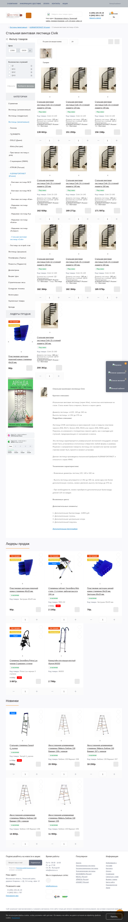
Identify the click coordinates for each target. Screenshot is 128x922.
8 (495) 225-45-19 (96, 13)
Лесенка (13, 128)
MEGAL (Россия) (82, 877)
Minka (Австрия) (16, 146)
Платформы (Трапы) (17, 258)
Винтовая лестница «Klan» (21, 199)
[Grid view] (117, 41)
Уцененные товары (16, 301)
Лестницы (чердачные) (18, 116)
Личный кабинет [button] (115, 4)
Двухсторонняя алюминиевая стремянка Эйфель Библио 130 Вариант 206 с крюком (23, 818)
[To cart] (29, 368)
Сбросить (11, 86)
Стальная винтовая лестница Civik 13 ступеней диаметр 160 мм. (106, 183)
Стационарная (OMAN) (19, 161)
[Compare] (30, 332)
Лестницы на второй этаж (20, 245)
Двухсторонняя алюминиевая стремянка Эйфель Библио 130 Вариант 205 (61, 818)
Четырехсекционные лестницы (87, 868)
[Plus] (58, 140)
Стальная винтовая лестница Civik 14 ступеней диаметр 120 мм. (78, 105)
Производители (111, 885)
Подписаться (35, 863)
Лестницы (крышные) (17, 252)
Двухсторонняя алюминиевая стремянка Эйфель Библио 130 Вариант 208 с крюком (61, 748)
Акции (65, 4)
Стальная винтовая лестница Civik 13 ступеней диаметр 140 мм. (106, 105)
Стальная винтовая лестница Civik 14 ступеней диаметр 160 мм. (106, 262)
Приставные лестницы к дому (19, 154)
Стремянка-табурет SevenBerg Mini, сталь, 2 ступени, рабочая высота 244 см (63, 591)
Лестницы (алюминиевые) (19, 110)
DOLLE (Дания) (16, 140)
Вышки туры (13, 276)
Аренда (11, 307)
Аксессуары (13, 295)
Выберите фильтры (26, 86)
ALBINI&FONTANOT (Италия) (40, 27)
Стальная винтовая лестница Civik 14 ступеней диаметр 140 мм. (78, 183)
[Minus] (40, 140)
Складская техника (16, 289)
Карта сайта (110, 882)
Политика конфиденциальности (26, 868)
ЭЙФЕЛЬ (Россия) (82, 879)
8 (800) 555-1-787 (96, 15)
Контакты (56, 4)
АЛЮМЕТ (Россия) (82, 882)
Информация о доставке (30, 4)
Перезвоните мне (12, 896)
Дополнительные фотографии (65, 529)
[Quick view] (30, 322)
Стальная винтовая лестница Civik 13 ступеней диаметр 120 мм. (49, 105)
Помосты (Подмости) (17, 264)
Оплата (46, 4)
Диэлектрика (13, 270)
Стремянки (13, 104)
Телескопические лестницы (85, 871)
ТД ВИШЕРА (15, 134)
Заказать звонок (95, 18)
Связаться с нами (112, 877)
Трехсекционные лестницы (85, 866)
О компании (12, 4)
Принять (114, 917)
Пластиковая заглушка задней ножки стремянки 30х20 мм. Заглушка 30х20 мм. (100, 591)
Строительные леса (16, 282)
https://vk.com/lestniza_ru (48, 880)
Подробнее (16, 918)
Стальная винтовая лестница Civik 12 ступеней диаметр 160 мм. (49, 262)
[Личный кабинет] (117, 388)
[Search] (48, 14)
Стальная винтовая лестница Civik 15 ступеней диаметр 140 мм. (78, 262)
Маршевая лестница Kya (21, 214)
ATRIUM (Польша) (17, 167)
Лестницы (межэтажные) (18, 27)
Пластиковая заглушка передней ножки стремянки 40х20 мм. (20, 359)
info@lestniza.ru (52, 870)
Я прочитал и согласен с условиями (23, 869)
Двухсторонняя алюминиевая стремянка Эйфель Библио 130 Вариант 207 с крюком (100, 748)
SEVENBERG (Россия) (84, 874)
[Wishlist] (30, 327)
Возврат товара (111, 879)
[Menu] (28, 15)
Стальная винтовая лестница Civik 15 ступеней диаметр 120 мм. (49, 183)
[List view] (110, 41)
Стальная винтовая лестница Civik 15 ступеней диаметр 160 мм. (49, 340)
